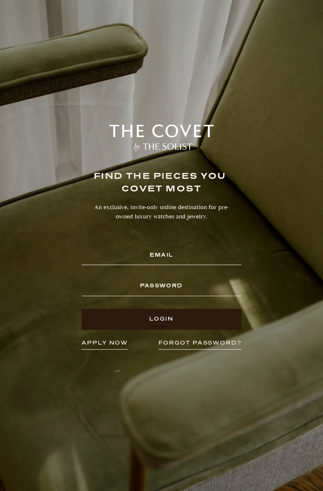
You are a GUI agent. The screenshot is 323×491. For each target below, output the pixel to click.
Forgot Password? (200, 343)
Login (161, 319)
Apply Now (105, 343)
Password (161, 286)
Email (161, 255)
